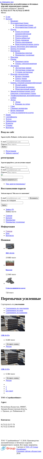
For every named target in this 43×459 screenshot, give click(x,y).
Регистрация (11, 151)
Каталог (9, 19)
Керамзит (14, 21)
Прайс (8, 115)
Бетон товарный (17, 110)
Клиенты (9, 123)
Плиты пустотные (18, 49)
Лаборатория (11, 121)
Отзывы (9, 125)
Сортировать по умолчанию (17, 308)
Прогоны (14, 57)
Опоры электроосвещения (26, 64)
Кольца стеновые (22, 76)
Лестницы (15, 66)
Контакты (10, 127)
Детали (9, 346)
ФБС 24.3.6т (10, 253)
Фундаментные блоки (19, 23)
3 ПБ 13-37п (5, 369)
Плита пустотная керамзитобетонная (23, 33)
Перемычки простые (23, 53)
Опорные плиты (22, 61)
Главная (9, 216)
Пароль (4, 144)
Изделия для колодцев (20, 74)
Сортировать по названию (16, 313)
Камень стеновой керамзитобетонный (26, 83)
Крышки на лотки (22, 104)
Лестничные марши (23, 68)
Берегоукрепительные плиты (27, 44)
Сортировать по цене (14, 310)
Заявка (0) (10, 209)
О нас (8, 17)
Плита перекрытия (23, 81)
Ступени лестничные (24, 72)
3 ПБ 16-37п (5, 335)
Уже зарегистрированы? (15, 184)
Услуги (8, 119)
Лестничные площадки (24, 70)
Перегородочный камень (25, 89)
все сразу (9, 391)
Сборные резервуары (19, 108)
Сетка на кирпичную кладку (22, 113)
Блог (8, 233)
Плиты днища (21, 78)
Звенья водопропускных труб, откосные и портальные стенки (23, 92)
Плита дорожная (22, 40)
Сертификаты (11, 117)
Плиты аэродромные (23, 42)
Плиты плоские (21, 36)
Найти (4, 205)
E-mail (3, 142)
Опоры (13, 59)
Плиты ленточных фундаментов (24, 46)
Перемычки (15, 51)
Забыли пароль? (12, 153)
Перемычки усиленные (24, 55)
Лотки (13, 100)
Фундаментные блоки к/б (25, 27)
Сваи (13, 106)
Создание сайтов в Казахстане (28, 451)
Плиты (13, 29)
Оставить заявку (13, 344)
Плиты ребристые (22, 38)
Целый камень (21, 85)
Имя (2, 167)
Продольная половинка (24, 87)
